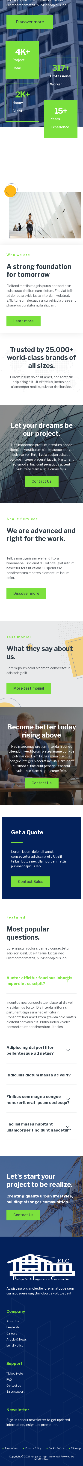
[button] (41, 981)
